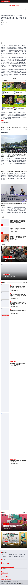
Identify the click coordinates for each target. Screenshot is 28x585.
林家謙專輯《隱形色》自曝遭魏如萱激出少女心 (18, 311)
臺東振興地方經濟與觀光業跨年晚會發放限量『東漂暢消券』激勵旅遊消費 (13, 526)
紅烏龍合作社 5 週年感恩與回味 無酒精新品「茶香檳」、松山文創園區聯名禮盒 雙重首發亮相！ (18, 229)
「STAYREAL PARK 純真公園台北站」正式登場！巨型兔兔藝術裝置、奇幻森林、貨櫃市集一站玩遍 (18, 303)
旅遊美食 (11, 361)
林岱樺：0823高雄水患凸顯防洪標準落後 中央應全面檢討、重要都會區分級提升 (18, 221)
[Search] (26, 10)
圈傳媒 (6, 581)
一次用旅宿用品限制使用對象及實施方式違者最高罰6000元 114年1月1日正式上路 (13, 543)
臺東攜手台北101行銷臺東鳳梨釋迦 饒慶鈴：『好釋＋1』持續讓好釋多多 (17, 363)
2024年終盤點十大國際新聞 (9, 276)
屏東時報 (7, 122)
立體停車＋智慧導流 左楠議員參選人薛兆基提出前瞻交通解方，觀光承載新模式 (13, 155)
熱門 (8, 257)
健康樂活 (11, 459)
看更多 (24, 217)
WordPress (19, 583)
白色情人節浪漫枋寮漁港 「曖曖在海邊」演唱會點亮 (14, 171)
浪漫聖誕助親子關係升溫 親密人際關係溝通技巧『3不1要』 (18, 461)
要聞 (11, 257)
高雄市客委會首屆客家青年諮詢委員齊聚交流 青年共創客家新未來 (13, 204)
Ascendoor (8, 583)
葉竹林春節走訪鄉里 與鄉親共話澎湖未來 (12, 258)
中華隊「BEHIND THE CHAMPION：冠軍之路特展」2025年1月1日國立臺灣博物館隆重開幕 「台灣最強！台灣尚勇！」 (18, 296)
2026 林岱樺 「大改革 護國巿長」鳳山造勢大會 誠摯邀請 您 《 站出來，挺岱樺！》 (18, 237)
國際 (4, 274)
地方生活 (3, 120)
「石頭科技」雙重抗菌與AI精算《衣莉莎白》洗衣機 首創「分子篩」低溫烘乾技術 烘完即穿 (17, 288)
